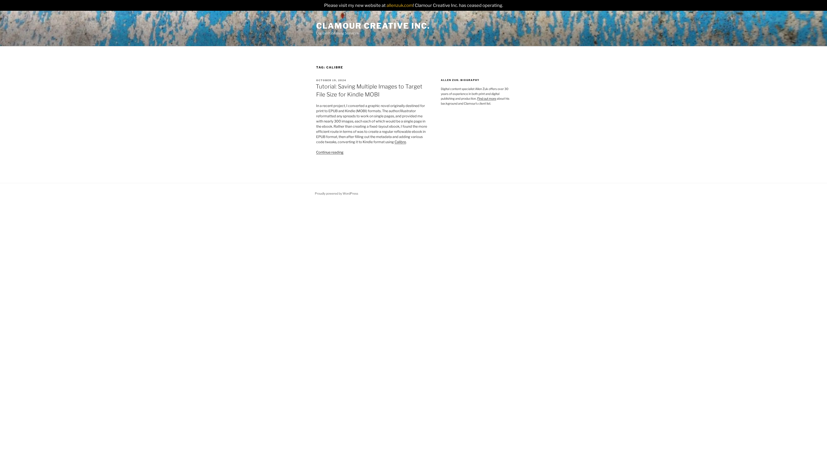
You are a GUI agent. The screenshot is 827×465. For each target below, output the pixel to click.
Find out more (486, 98)
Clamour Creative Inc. (373, 26)
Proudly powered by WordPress (336, 193)
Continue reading (330, 152)
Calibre (400, 142)
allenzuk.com (400, 5)
